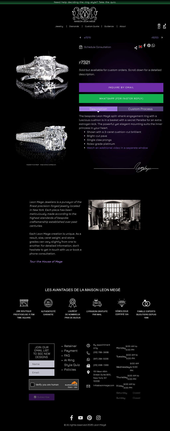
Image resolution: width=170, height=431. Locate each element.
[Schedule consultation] (160, 25)
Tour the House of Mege (46, 261)
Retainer (70, 346)
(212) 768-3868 (101, 352)
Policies (70, 369)
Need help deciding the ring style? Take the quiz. (85, 2)
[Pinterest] (89, 417)
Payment (71, 350)
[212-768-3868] (166, 25)
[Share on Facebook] (144, 45)
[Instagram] (98, 417)
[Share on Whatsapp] (153, 45)
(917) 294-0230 (101, 358)
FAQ (67, 355)
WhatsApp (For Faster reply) (121, 98)
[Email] (166, 27)
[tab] (98, 108)
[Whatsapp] (160, 27)
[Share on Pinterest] (149, 45)
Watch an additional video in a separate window (117, 147)
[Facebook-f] (71, 417)
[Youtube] (80, 417)
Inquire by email (121, 87)
